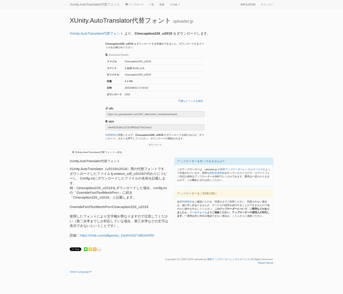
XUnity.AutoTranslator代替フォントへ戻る (98, 152)
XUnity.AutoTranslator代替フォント (95, 4)
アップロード (136, 4)
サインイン (267, 4)
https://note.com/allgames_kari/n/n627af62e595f (117, 235)
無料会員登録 (247, 4)
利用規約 (110, 134)
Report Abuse (265, 262)
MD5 (111, 121)
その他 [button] (174, 4)
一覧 (151, 4)
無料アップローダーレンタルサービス (241, 169)
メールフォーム (198, 212)
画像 (161, 4)
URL (111, 108)
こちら (236, 215)
